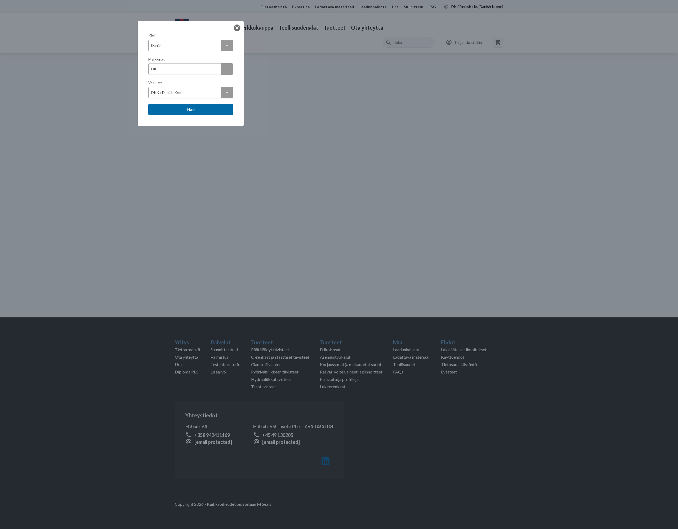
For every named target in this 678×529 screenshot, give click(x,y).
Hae (191, 109)
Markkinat (156, 59)
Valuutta (155, 82)
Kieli (151, 35)
